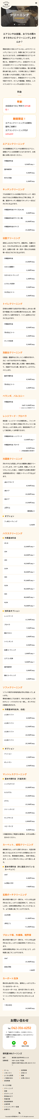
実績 (22, 1075)
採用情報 (24, 1070)
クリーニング (8, 1088)
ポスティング (8, 1094)
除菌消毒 (7, 1099)
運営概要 (7, 1081)
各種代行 (7, 1109)
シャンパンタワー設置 (11, 1107)
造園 (5, 1091)
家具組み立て (8, 1096)
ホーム (6, 1070)
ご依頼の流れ (8, 1078)
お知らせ (24, 1073)
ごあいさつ (8, 1073)
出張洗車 (7, 1104)
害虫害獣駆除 (8, 1101)
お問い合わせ (25, 1078)
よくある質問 (8, 1075)
